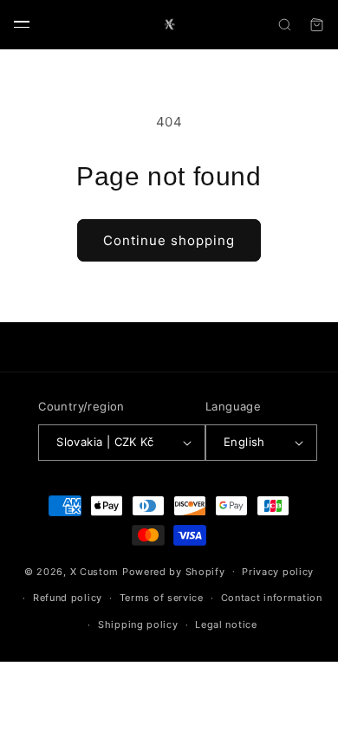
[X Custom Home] (169, 24)
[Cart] (316, 24)
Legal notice (226, 624)
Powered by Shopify (173, 571)
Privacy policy (278, 572)
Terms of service (162, 598)
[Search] (284, 24)
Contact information (271, 598)
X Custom (95, 571)
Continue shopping (169, 240)
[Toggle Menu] (21, 24)
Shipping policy (138, 624)
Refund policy (67, 598)
